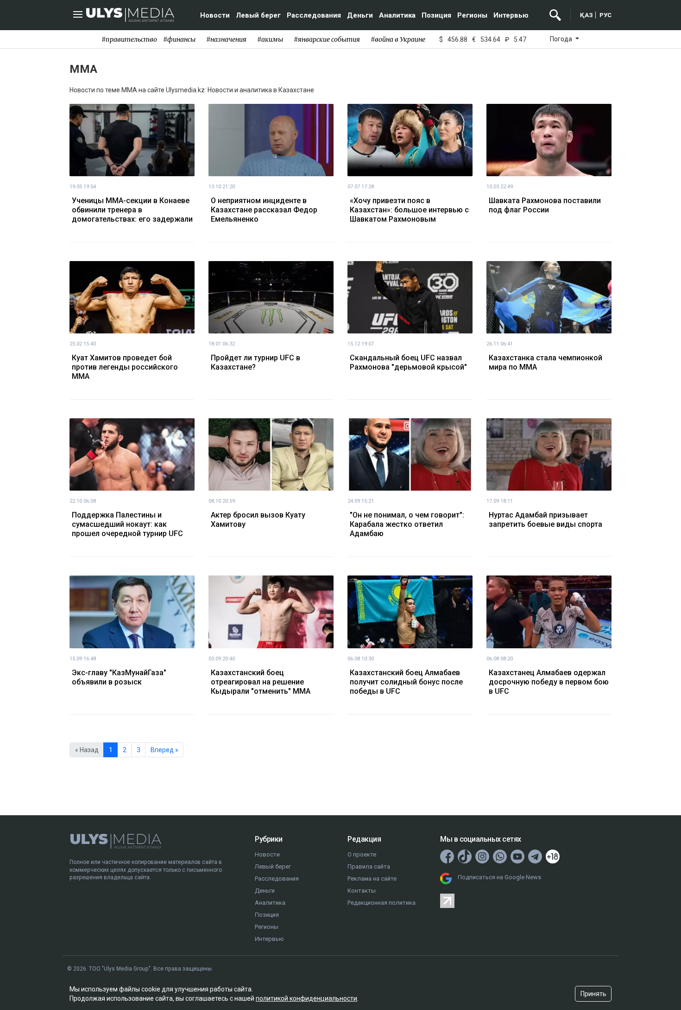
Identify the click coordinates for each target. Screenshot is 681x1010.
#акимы (270, 39)
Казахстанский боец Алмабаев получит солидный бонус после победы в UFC (406, 682)
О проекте (361, 854)
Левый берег (258, 15)
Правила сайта (368, 866)
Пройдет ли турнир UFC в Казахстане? (255, 362)
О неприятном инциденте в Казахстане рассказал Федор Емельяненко (264, 210)
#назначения (226, 39)
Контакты (361, 890)
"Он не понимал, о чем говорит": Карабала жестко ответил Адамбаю (407, 524)
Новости (215, 15)
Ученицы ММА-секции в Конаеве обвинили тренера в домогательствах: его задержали (132, 210)
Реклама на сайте (372, 878)
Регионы (472, 15)
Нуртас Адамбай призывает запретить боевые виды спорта (545, 520)
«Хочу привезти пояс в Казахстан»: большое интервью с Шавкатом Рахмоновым (409, 210)
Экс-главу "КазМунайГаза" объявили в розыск (119, 677)
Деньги (360, 15)
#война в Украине (398, 39)
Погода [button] (562, 39)
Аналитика (397, 15)
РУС (605, 15)
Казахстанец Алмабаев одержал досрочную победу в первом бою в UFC (549, 682)
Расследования (314, 15)
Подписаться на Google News (499, 877)
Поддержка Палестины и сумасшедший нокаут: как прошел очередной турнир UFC (127, 524)
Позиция (436, 15)
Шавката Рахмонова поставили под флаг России (545, 205)
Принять (593, 993)
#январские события (327, 39)
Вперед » (164, 750)
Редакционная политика (381, 902)
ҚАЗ (586, 15)
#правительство (129, 39)
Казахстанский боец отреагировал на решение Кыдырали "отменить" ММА (260, 682)
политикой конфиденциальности (306, 998)
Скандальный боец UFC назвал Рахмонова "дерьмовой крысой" (408, 362)
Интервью (511, 15)
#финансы (179, 39)
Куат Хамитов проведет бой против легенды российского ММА (125, 367)
